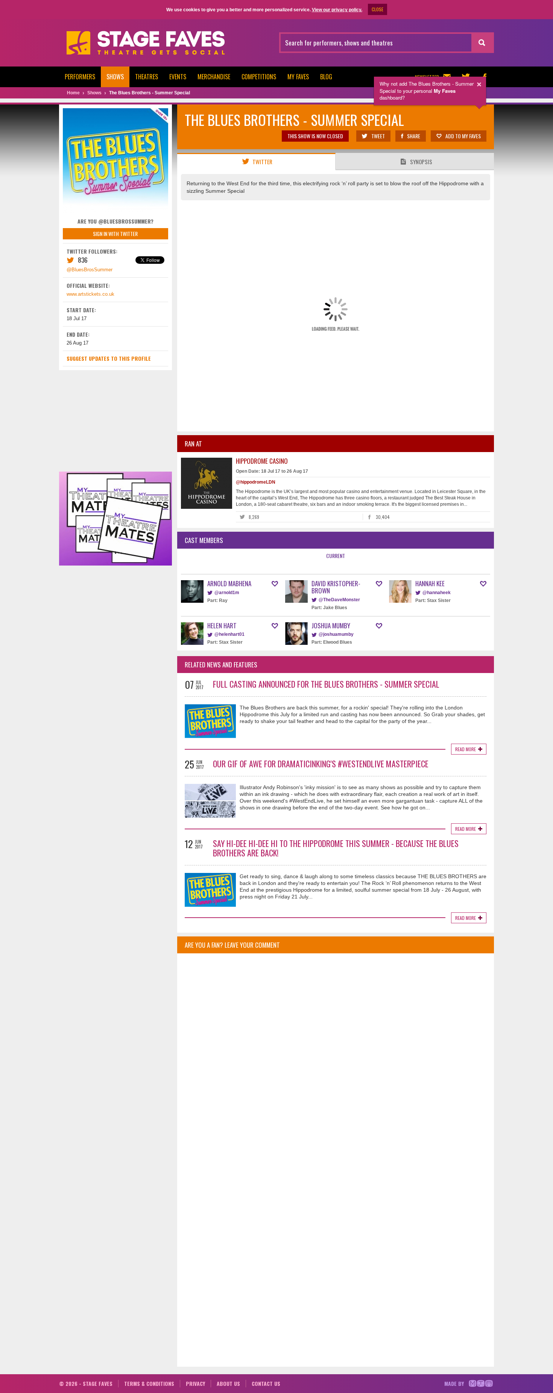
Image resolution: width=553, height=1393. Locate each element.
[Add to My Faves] (275, 583)
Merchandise (214, 76)
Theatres (146, 76)
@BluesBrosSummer (89, 269)
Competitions (259, 76)
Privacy (195, 1383)
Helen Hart (222, 625)
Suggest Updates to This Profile (109, 358)
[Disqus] (335, 1059)
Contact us (266, 1383)
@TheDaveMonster (339, 599)
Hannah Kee (430, 583)
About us (228, 1383)
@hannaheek (436, 592)
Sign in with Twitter (115, 233)
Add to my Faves (463, 136)
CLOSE (377, 9)
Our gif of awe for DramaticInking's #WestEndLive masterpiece (320, 764)
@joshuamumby (336, 634)
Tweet (378, 136)
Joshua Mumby (330, 625)
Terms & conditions (149, 1383)
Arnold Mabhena (229, 583)
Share (413, 136)
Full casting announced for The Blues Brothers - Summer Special (326, 684)
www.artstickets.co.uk (90, 294)
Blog (326, 76)
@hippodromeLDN (255, 482)
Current (335, 556)
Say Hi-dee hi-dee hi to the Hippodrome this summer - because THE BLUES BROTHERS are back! (336, 848)
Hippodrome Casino (262, 461)
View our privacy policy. (337, 9)
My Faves (298, 76)
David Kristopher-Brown (335, 587)
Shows (115, 76)
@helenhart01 (229, 634)
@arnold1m (226, 592)
